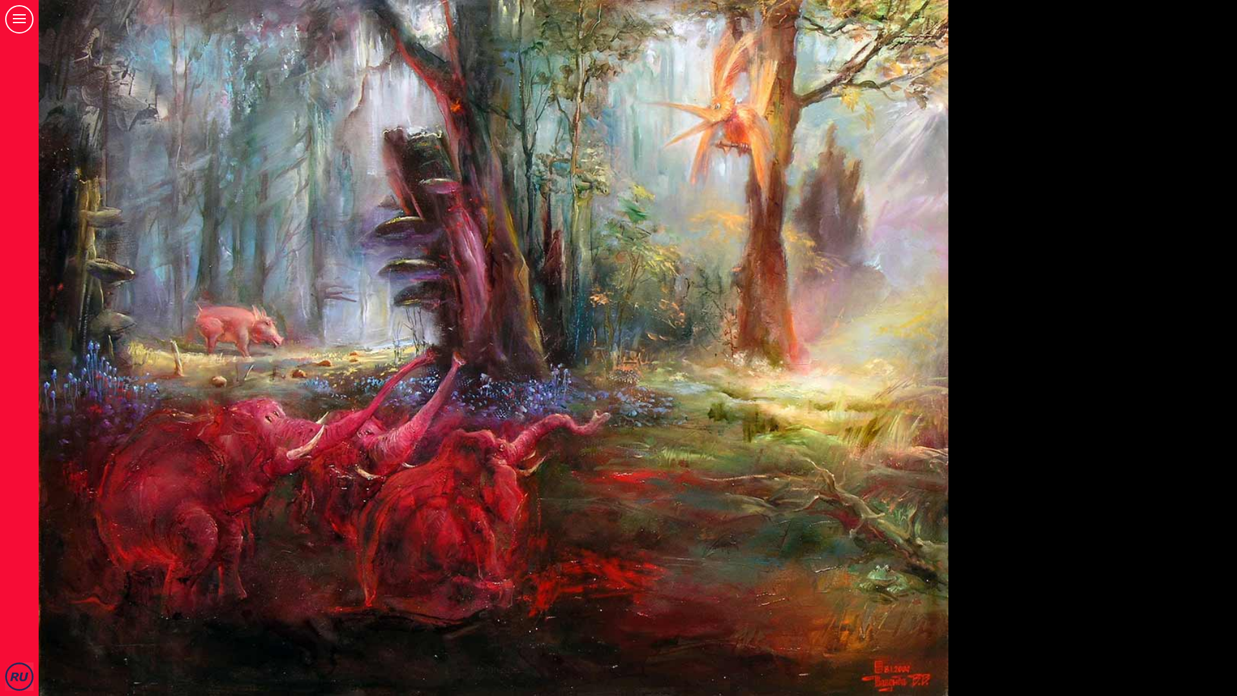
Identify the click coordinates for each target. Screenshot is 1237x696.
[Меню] (19, 19)
